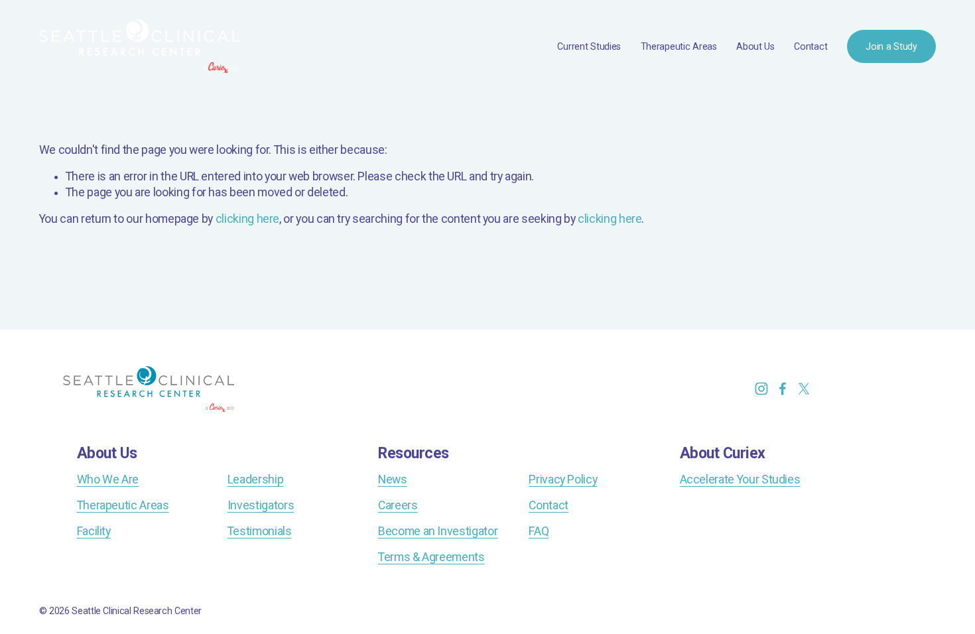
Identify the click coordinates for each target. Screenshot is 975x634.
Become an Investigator (437, 531)
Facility (94, 531)
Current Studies (589, 46)
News (392, 479)
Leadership (255, 479)
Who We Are (108, 479)
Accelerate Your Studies (740, 479)
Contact (810, 46)
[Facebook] (782, 388)
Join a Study (891, 46)
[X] (804, 388)
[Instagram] (761, 388)
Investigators (261, 505)
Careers (398, 505)
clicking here (247, 218)
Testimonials (260, 531)
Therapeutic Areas (679, 46)
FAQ (539, 531)
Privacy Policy (563, 479)
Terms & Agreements (431, 557)
